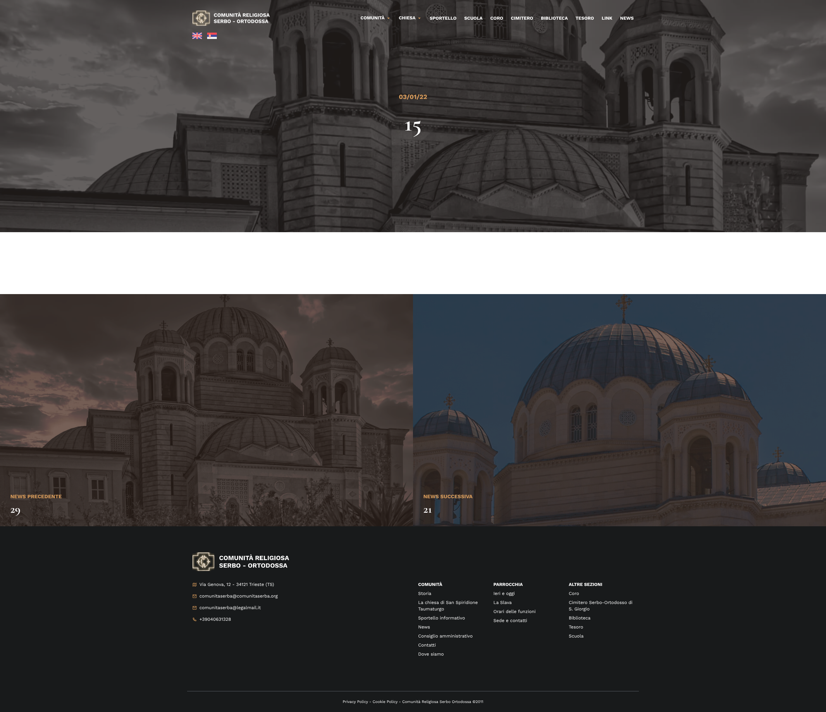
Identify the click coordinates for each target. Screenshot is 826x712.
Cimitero (522, 18)
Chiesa (407, 18)
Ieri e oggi (504, 593)
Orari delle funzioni (514, 611)
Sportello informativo (441, 618)
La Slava (502, 602)
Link (607, 18)
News (627, 18)
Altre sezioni (585, 584)
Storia (424, 593)
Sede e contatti (510, 620)
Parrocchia (508, 584)
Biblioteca (554, 18)
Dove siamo (431, 654)
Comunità (372, 18)
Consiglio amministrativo (445, 636)
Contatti (427, 645)
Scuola (473, 18)
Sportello (443, 18)
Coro (496, 18)
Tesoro (585, 18)
